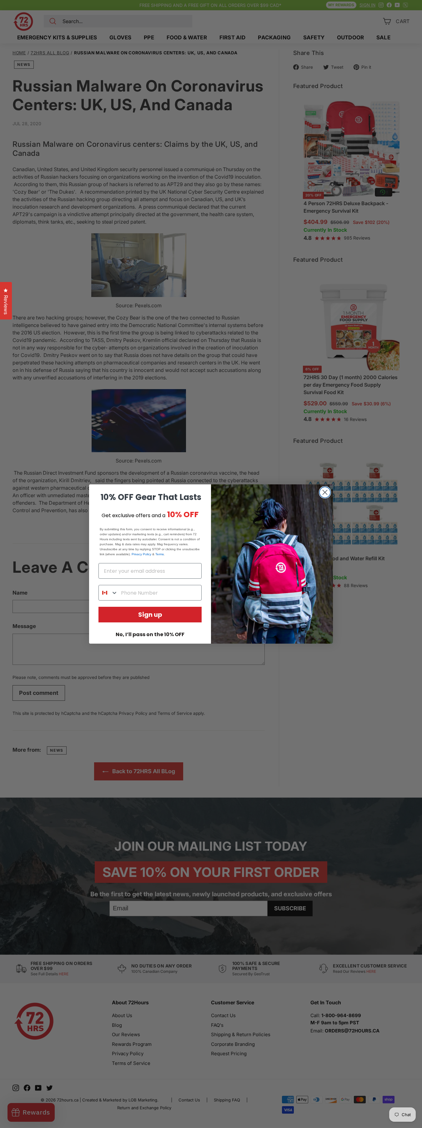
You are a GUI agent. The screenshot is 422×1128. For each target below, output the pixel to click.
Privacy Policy (141, 554)
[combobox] (108, 592)
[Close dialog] (324, 492)
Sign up (150, 614)
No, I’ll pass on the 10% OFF (150, 634)
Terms (159, 554)
